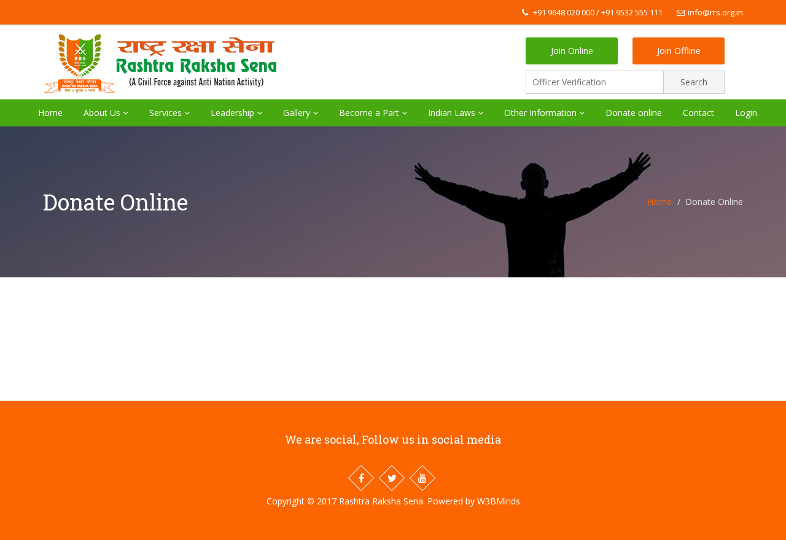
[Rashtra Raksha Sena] (165, 59)
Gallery (298, 112)
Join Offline (679, 50)
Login (746, 112)
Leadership (234, 112)
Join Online (572, 50)
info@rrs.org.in (715, 12)
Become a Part (370, 112)
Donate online (633, 112)
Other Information (541, 112)
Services (166, 112)
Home (50, 112)
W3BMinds (498, 501)
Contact (698, 112)
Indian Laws (453, 112)
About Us (103, 112)
